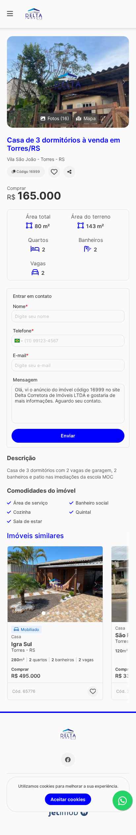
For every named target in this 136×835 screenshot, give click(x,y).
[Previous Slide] (12, 82)
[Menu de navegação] (10, 14)
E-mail (20, 355)
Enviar (68, 435)
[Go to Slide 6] (67, 613)
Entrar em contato (32, 296)
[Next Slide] (123, 82)
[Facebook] (68, 760)
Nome (20, 306)
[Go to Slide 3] (53, 613)
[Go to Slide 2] (48, 613)
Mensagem (25, 379)
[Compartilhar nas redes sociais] (69, 172)
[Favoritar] (54, 172)
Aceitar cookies (68, 799)
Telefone (23, 330)
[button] (68, 82)
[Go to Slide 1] (44, 613)
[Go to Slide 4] (57, 613)
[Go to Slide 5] (62, 613)
